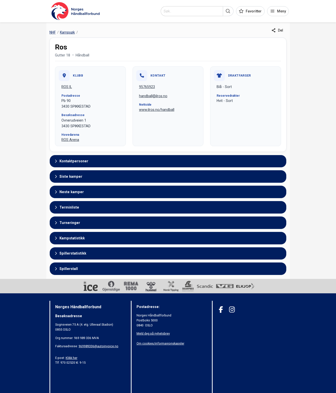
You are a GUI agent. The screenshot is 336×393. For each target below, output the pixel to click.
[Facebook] (221, 309)
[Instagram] (232, 309)
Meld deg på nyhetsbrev (153, 333)
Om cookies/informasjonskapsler (160, 343)
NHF (52, 32)
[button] (228, 11)
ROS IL (66, 87)
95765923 (147, 87)
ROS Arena (70, 140)
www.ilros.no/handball (156, 110)
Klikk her (71, 358)
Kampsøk (67, 32)
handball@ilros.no (153, 96)
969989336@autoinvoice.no (98, 346)
